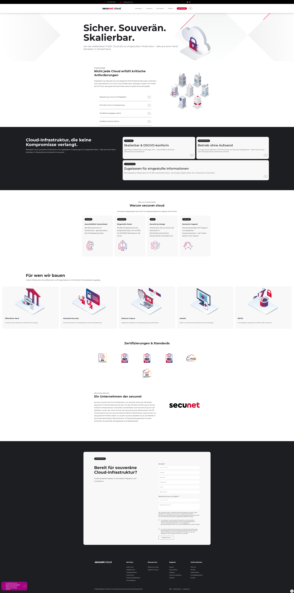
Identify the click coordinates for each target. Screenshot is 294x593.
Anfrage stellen (166, 537)
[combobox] (179, 467)
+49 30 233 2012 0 (111, 2)
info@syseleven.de (128, 2)
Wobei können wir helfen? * (169, 496)
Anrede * (161, 464)
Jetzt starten (182, 8)
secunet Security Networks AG (133, 589)
